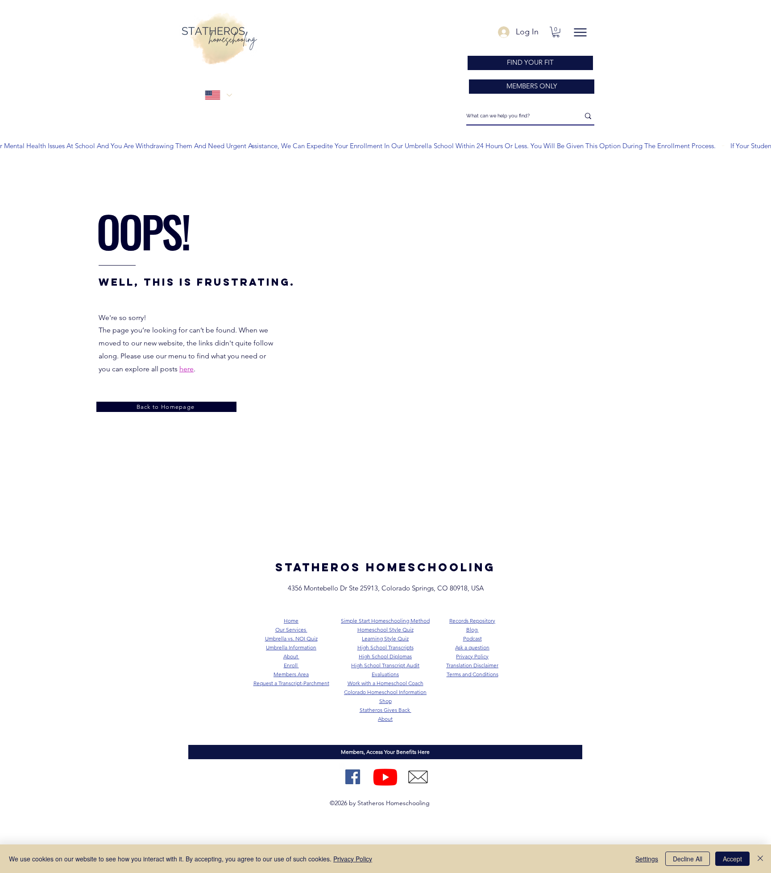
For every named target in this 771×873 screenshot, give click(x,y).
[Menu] (580, 32)
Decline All (687, 858)
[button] (556, 32)
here (186, 369)
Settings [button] (646, 858)
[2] (418, 777)
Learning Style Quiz (385, 638)
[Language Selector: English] (218, 95)
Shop (385, 701)
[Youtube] (385, 777)
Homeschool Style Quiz (385, 629)
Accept (732, 858)
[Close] (760, 859)
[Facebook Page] (353, 777)
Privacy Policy (352, 858)
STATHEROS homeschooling (385, 567)
